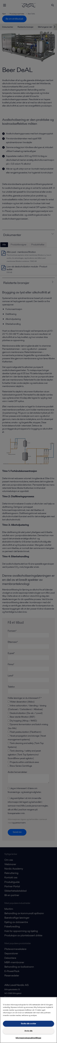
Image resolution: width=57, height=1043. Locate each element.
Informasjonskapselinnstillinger (28, 1038)
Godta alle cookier (28, 1023)
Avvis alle (28, 1031)
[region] (28, 1020)
